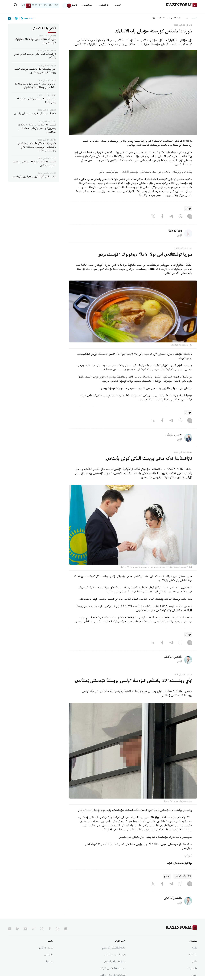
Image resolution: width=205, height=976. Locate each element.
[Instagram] (189, 217)
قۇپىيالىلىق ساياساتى (114, 955)
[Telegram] (171, 217)
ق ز (28, 5)
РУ (45, 5)
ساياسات (193, 955)
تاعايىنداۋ (178, 18)
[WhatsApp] (180, 217)
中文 (34, 5)
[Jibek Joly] (26, 18)
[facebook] (49, 928)
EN (40, 5)
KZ (56, 5)
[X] (153, 217)
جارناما (49, 962)
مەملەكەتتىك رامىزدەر (114, 962)
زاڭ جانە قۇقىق (183, 876)
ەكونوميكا (192, 969)
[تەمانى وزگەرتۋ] (67, 5)
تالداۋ (74, 5)
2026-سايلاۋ (159, 18)
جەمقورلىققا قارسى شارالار (112, 969)
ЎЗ (23, 5)
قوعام (188, 209)
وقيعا (169, 18)
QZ (51, 5)
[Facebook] (162, 217)
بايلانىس (48, 955)
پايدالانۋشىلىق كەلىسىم (113, 948)
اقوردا (187, 18)
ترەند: (194, 18)
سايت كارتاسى (45, 948)
